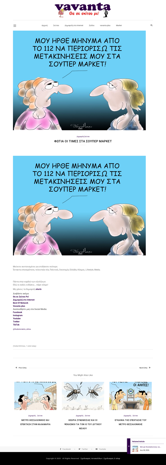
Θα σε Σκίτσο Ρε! (21, 296)
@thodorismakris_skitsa (22, 329)
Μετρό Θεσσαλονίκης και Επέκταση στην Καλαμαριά (35, 422)
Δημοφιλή (80, 136)
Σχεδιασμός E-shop (112, 458)
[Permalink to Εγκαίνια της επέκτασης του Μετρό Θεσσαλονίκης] (130, 409)
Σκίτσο (86, 136)
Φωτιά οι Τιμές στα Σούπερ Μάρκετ (83, 141)
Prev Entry (23, 368)
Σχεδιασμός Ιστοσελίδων (91, 458)
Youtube (102, 449)
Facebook (67, 449)
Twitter (85, 449)
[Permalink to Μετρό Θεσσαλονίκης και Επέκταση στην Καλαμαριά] (35, 409)
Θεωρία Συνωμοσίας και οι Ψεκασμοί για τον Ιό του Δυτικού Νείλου (83, 424)
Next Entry (143, 368)
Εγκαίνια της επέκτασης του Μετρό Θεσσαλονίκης (131, 422)
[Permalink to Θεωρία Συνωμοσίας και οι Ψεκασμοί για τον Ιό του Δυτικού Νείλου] (83, 409)
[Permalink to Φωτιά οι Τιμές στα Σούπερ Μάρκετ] (79, 130)
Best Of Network (20, 303)
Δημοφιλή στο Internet (23, 300)
